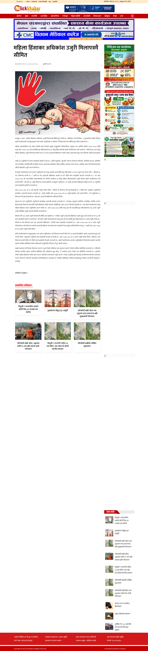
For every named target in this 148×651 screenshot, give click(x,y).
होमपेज (19, 16)
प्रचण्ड (28, 2)
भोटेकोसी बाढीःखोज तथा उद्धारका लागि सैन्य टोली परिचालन (123, 593)
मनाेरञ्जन (65, 16)
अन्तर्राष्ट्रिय (43, 16)
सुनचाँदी (55, 2)
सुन (50, 2)
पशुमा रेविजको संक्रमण (122, 613)
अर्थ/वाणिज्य (55, 16)
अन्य (121, 16)
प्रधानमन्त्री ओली (43, 2)
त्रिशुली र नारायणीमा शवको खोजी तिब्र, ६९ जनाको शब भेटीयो (28, 309)
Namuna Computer (120, 648)
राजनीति (34, 16)
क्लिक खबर (47, 64)
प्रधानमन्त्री (34, 2)
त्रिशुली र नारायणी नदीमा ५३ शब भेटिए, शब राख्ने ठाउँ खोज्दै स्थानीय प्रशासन (58, 346)
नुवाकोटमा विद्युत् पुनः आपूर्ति (57, 310)
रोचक (115, 16)
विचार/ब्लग (97, 16)
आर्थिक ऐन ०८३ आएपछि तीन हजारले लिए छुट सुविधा (123, 627)
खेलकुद (107, 16)
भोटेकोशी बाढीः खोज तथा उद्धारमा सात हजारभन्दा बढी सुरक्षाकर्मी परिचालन (87, 313)
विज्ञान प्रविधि (75, 16)
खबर (26, 16)
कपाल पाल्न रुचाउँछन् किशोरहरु (122, 605)
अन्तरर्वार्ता (86, 16)
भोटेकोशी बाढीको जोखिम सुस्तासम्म (87, 345)
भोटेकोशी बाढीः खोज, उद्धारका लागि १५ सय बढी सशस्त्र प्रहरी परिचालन (28, 346)
